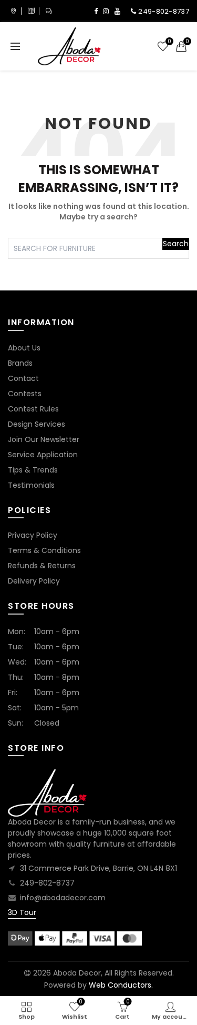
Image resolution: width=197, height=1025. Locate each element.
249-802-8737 (47, 883)
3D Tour (22, 912)
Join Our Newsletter (43, 439)
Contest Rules (33, 409)
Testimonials (31, 485)
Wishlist (169, 41)
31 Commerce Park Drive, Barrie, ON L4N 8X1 (98, 868)
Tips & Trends (33, 470)
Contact (23, 378)
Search (176, 243)
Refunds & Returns (42, 565)
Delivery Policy (34, 581)
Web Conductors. (121, 985)
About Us (24, 348)
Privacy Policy (32, 535)
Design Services (36, 424)
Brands (20, 363)
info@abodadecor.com (63, 897)
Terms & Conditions (44, 550)
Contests (25, 393)
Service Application (43, 454)
